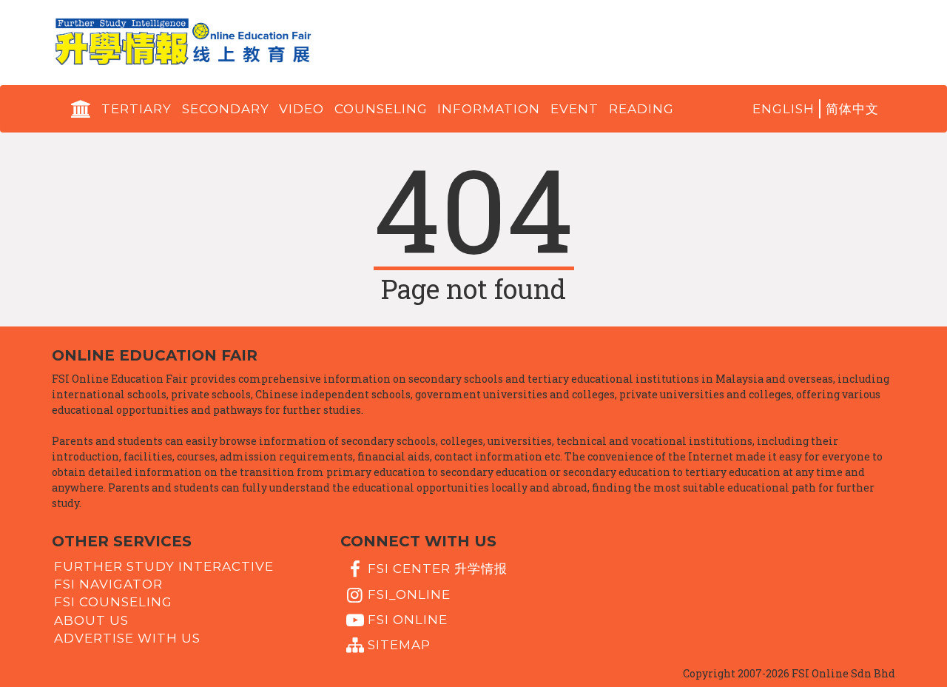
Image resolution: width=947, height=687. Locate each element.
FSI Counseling (113, 601)
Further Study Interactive (164, 565)
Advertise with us (127, 638)
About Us (91, 619)
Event (574, 108)
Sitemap (399, 644)
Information (488, 108)
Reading (641, 108)
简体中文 (852, 108)
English (783, 108)
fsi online (408, 619)
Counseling (381, 108)
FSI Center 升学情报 (438, 568)
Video (301, 108)
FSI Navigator (108, 584)
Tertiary (136, 108)
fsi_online (409, 593)
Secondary (225, 108)
